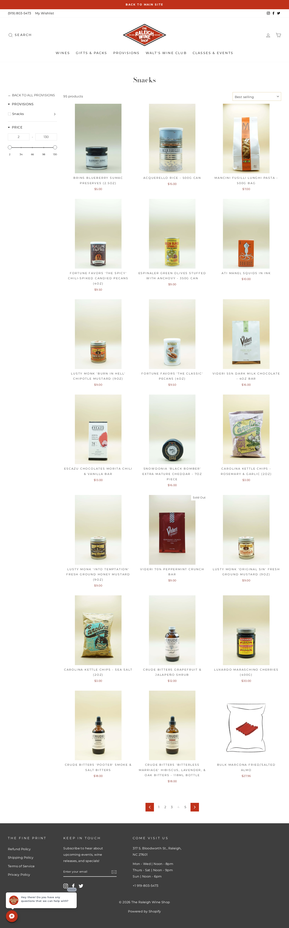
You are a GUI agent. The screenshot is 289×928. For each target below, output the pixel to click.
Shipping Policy (20, 857)
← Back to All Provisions (31, 95)
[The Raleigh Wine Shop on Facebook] (73, 886)
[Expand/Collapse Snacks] (55, 114)
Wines (63, 53)
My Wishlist (44, 13)
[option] (144, 4)
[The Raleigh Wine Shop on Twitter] (81, 886)
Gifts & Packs (91, 53)
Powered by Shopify (144, 911)
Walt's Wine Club (166, 53)
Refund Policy (19, 849)
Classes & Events (213, 53)
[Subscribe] (114, 872)
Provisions (126, 53)
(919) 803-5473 (19, 13)
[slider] (10, 147)
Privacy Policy (19, 875)
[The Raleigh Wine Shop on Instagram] (65, 886)
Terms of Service (21, 866)
